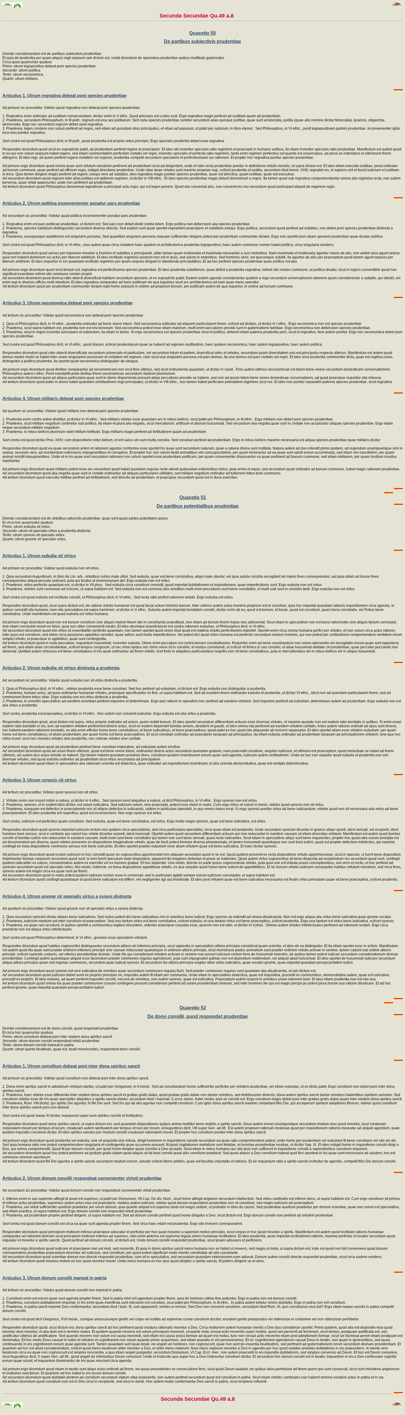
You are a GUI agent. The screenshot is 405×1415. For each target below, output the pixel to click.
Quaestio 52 (192, 1007)
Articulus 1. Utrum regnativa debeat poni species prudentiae (64, 95)
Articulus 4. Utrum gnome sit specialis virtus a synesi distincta (66, 896)
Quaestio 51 (192, 497)
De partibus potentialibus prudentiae (198, 506)
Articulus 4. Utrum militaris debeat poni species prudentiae (63, 398)
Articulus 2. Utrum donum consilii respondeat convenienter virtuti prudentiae (82, 1178)
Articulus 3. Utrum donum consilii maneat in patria (54, 1277)
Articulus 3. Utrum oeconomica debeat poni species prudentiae (67, 302)
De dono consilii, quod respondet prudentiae (197, 1016)
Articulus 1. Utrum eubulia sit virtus (39, 555)
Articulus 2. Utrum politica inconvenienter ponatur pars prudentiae (71, 203)
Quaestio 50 (202, 33)
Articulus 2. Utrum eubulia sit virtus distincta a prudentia (60, 667)
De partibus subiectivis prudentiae (202, 41)
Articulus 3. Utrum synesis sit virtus (39, 779)
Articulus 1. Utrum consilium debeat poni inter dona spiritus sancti (71, 1065)
